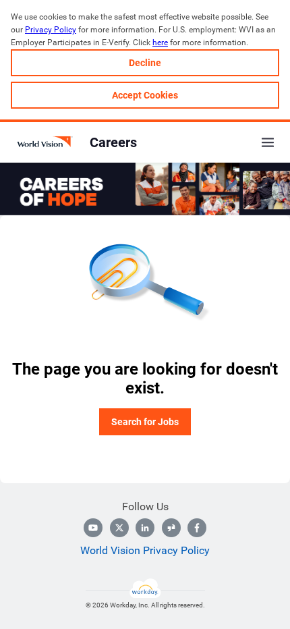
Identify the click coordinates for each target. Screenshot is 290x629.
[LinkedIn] (145, 527)
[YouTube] (93, 527)
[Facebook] (196, 527)
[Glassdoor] (171, 527)
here (160, 42)
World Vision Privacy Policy (145, 550)
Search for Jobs (145, 421)
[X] (119, 527)
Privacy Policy (50, 29)
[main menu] (267, 142)
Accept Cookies (145, 95)
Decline (145, 62)
